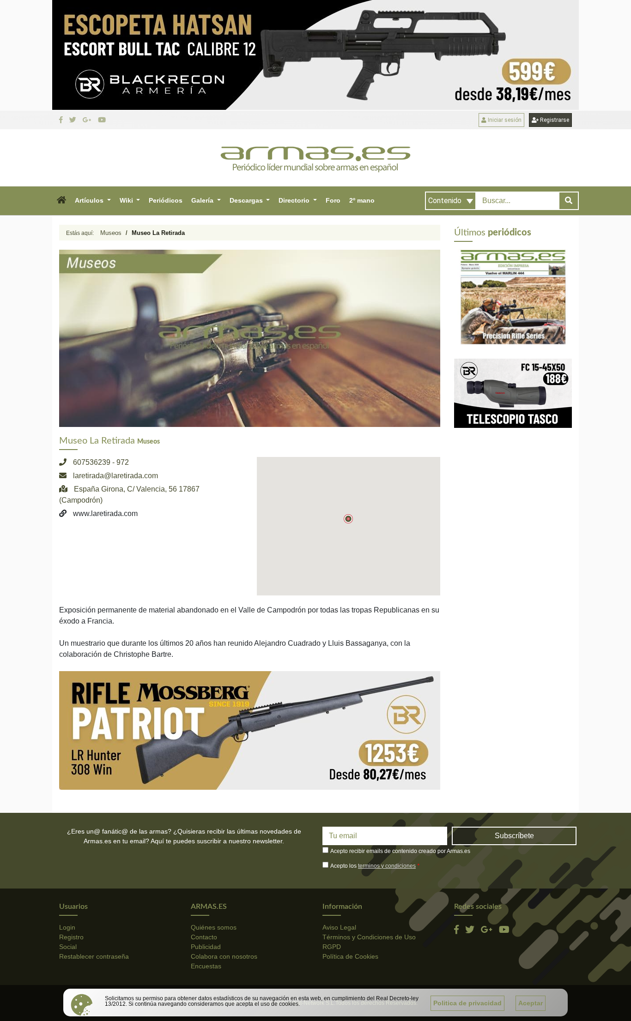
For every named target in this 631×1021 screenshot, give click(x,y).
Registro (71, 937)
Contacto (204, 937)
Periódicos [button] (165, 200)
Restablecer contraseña (94, 956)
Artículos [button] (90, 200)
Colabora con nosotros (224, 956)
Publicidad (206, 946)
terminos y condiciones (387, 866)
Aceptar (530, 1003)
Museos (110, 232)
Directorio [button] (295, 200)
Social (68, 946)
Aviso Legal (339, 927)
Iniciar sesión (504, 120)
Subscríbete (514, 836)
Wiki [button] (127, 200)
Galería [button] (203, 200)
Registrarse (554, 120)
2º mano (362, 200)
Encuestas (206, 966)
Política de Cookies (350, 956)
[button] (61, 200)
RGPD (331, 946)
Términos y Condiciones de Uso (369, 937)
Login (67, 927)
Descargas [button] (247, 200)
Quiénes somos (214, 927)
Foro (333, 200)
